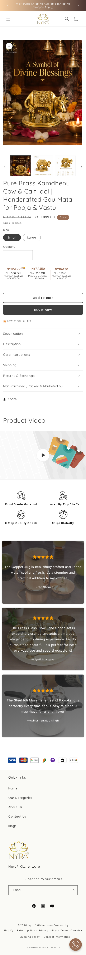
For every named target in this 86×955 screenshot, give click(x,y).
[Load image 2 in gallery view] (43, 166)
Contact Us (17, 816)
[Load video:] (43, 455)
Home (13, 788)
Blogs (12, 826)
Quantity (9, 247)
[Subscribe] (72, 890)
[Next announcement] (78, 5)
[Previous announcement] (7, 5)
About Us (15, 807)
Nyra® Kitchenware (41, 925)
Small (12, 237)
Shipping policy (30, 937)
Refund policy (26, 930)
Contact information (57, 937)
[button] (8, 18)
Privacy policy (48, 930)
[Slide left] (4, 166)
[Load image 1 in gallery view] (20, 166)
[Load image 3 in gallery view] (65, 166)
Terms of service (71, 930)
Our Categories (20, 798)
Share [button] (12, 399)
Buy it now (43, 310)
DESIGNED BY (43, 947)
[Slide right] (81, 166)
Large (31, 237)
